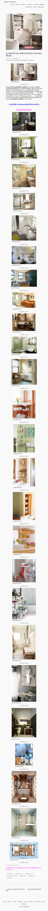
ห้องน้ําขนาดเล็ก (10, 873)
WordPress (27, 906)
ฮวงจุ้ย (35, 7)
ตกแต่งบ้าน (23, 4)
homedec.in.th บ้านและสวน (10, 1)
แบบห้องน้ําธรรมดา (22, 875)
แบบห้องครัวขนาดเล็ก (19, 873)
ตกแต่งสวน (29, 4)
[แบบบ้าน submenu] (19, 4)
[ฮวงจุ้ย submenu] (44, 901)
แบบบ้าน (17, 4)
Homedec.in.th (16, 58)
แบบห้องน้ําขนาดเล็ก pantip (12, 875)
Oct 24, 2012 (8, 58)
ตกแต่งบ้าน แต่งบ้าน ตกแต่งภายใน (13, 60)
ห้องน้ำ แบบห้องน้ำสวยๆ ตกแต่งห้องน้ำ (27, 60)
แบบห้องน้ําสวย (9, 877)
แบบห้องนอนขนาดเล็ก (29, 873)
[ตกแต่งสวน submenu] (32, 4)
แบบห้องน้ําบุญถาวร (32, 875)
